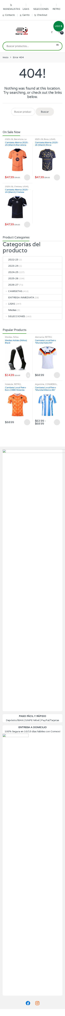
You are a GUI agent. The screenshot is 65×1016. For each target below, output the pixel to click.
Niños (16, 337)
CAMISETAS (15, 291)
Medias (12, 310)
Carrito (26, 15)
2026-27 (13, 284)
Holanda (9, 384)
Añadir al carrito (27, 375)
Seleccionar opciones (27, 177)
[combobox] (28, 46)
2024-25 (13, 272)
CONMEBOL (51, 384)
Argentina (39, 384)
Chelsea (18, 186)
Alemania (39, 337)
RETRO (56, 9)
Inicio (5, 57)
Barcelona (18, 139)
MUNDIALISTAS (11, 9)
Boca (46, 139)
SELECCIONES (41, 9)
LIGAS (26, 9)
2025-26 (9, 139)
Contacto (10, 15)
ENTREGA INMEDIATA (21, 297)
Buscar (57, 46)
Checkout (42, 15)
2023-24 (13, 265)
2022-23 (13, 259)
